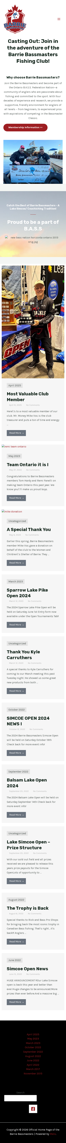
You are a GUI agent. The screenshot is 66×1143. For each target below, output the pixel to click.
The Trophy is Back (28, 908)
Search (20, 1092)
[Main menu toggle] (59, 19)
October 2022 (16, 709)
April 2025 (14, 385)
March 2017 (33, 1069)
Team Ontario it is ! (27, 464)
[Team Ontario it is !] (14, 446)
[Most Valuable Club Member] (33, 321)
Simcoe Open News (27, 968)
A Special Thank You (29, 529)
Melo (53, 1134)
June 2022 (14, 960)
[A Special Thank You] (12, 511)
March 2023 (15, 581)
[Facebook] (33, 1109)
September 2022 (18, 771)
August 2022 (16, 899)
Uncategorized (17, 521)
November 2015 (33, 1073)
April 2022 (33, 1064)
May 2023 (14, 456)
